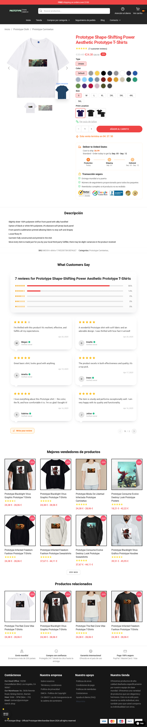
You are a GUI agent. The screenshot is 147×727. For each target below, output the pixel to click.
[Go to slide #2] (45, 108)
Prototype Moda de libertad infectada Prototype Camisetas (90, 497)
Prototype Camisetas (42, 29)
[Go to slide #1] (30, 108)
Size (78, 91)
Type (78, 59)
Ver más (73, 572)
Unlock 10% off (5, 714)
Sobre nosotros (47, 681)
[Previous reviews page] (120, 431)
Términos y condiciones (51, 685)
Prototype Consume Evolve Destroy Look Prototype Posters (125, 497)
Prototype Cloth (21, 29)
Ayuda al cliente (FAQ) (86, 697)
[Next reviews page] (134, 431)
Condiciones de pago (85, 685)
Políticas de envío (83, 681)
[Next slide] (67, 68)
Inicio (7, 29)
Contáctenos (82, 693)
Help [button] (142, 723)
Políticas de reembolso (86, 689)
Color (78, 68)
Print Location (82, 106)
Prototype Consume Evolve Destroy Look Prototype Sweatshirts (89, 553)
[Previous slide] (9, 68)
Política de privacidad (50, 689)
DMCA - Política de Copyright (53, 693)
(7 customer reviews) (97, 49)
